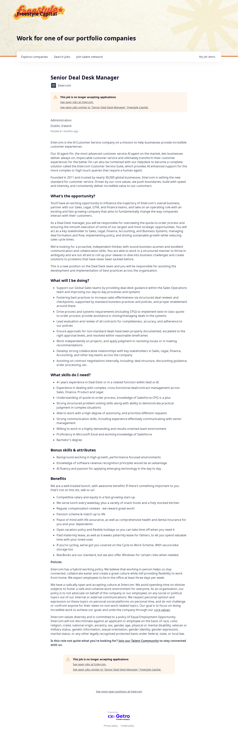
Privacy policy (111, 725)
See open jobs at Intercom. (77, 102)
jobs (62, 57)
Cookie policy (127, 725)
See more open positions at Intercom (119, 691)
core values (162, 610)
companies (34, 57)
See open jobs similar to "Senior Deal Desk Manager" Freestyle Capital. (104, 107)
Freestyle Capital (37, 13)
